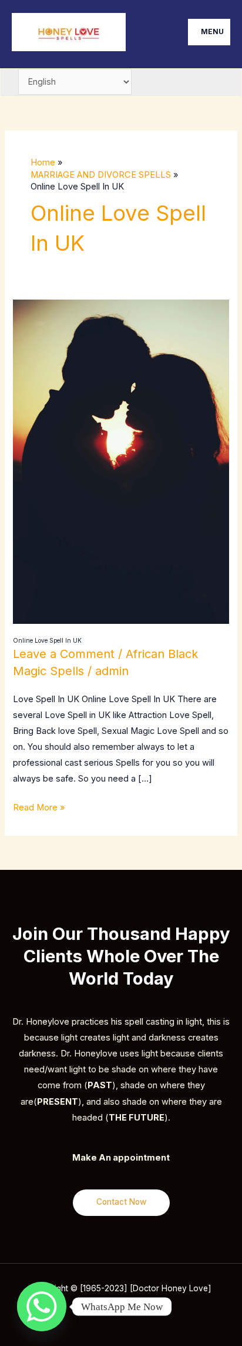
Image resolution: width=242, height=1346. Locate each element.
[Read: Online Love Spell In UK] (120, 461)
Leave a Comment (64, 654)
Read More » (39, 806)
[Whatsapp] (41, 1306)
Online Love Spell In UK (47, 640)
